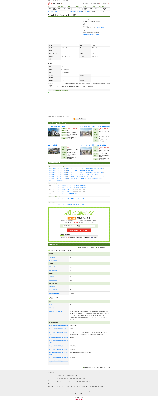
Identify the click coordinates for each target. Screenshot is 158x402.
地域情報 (56, 11)
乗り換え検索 (100, 27)
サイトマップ (85, 391)
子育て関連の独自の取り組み (55, 311)
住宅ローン (88, 381)
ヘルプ (75, 391)
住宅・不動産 (50, 11)
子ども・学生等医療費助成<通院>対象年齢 (58, 325)
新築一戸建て (71, 381)
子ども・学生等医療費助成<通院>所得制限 (58, 337)
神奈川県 (73, 11)
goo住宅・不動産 (51, 372)
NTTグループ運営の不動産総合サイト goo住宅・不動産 (58, 0)
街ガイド (83, 386)
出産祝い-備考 (52, 308)
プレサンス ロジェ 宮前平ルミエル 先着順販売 (93, 145)
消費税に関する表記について (72, 375)
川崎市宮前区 (79, 11)
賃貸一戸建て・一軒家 (68, 378)
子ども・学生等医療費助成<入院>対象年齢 (58, 345)
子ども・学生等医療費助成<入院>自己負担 (58, 349)
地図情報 (101, 386)
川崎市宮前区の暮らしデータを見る (91, 34)
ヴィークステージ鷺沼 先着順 (56, 126)
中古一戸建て (76, 381)
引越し (60, 386)
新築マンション (59, 381)
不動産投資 (83, 381)
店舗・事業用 (61, 378)
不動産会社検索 (73, 386)
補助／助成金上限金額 (54, 293)
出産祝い (51, 304)
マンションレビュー (59, 83)
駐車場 (80, 378)
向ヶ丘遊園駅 (86, 11)
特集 (57, 386)
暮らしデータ (79, 386)
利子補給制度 (52, 257)
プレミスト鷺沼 (52, 145)
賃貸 (57, 378)
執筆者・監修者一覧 (95, 386)
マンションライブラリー (65, 11)
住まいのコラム (88, 386)
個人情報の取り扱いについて (61, 375)
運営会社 (89, 391)
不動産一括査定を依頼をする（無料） (79, 230)
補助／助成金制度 (53, 260)
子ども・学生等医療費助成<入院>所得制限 (58, 357)
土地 (80, 381)
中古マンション (65, 381)
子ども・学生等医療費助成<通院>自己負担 (58, 328)
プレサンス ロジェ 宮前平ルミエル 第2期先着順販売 (95, 126)
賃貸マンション (75, 378)
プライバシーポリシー (70, 391)
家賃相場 (83, 378)
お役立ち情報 (50, 386)
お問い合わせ (80, 391)
